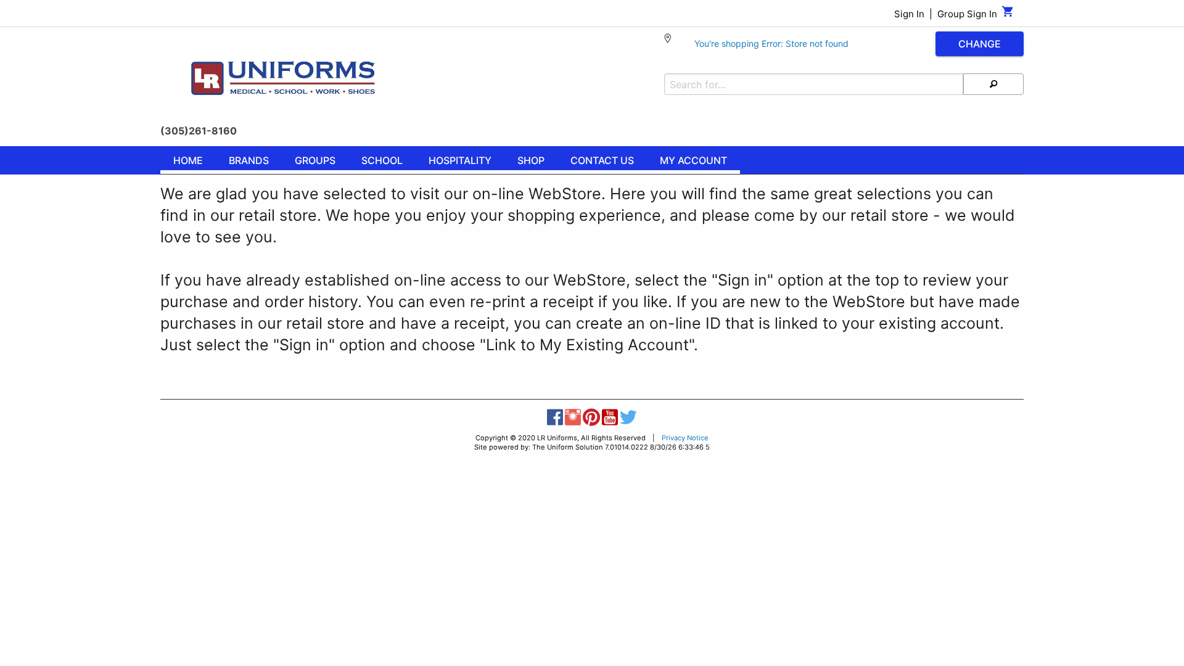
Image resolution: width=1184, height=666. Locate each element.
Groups (315, 160)
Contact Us (602, 160)
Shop (531, 160)
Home (188, 160)
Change (979, 44)
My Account (693, 160)
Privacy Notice (685, 438)
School (382, 160)
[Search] (993, 84)
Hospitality (460, 160)
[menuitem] (188, 162)
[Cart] (1007, 14)
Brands (249, 160)
